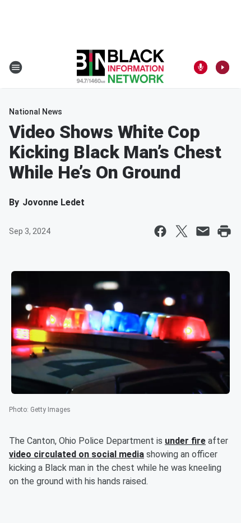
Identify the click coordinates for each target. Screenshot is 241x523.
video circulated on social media (76, 454)
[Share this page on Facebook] (160, 231)
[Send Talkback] (200, 67)
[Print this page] (224, 231)
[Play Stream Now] (222, 67)
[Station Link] (120, 67)
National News (35, 111)
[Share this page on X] (181, 231)
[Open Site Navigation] (15, 67)
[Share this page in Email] (203, 231)
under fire (185, 440)
